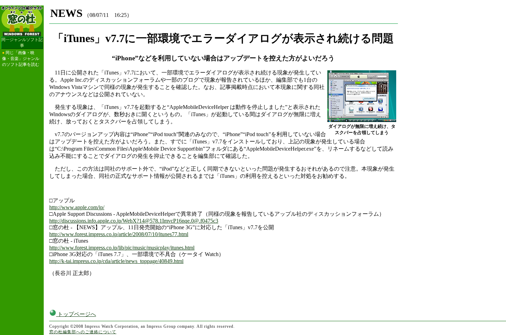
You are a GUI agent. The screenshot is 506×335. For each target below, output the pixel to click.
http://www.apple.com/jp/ (76, 207)
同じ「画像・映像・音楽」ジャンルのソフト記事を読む (20, 58)
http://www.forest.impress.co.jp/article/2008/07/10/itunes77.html (118, 234)
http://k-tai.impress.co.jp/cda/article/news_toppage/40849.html (116, 261)
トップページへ (76, 314)
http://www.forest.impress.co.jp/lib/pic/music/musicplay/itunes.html (121, 248)
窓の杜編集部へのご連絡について (82, 331)
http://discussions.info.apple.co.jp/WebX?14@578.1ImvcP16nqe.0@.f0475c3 (133, 221)
